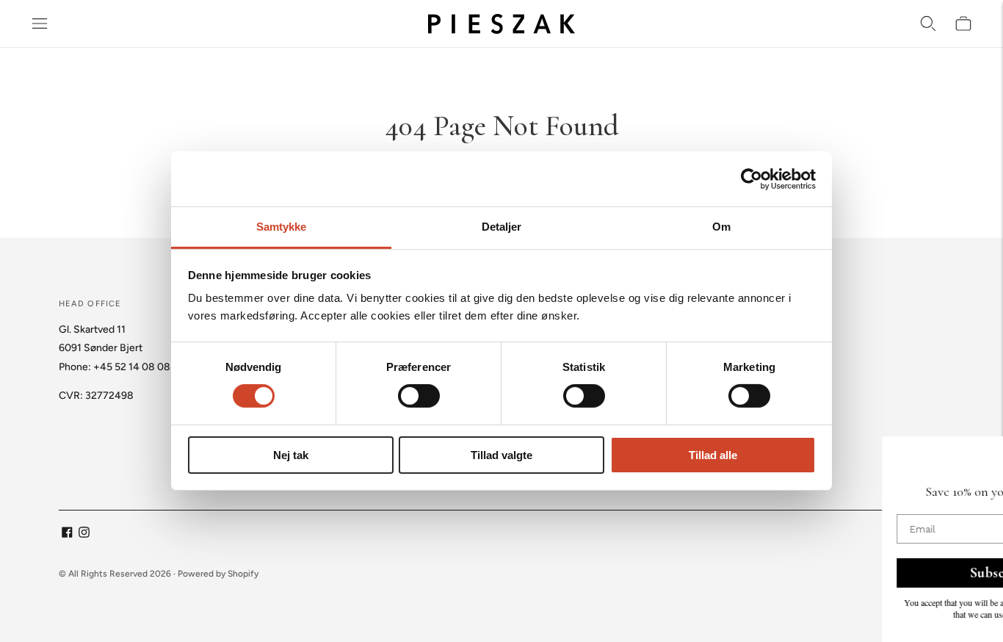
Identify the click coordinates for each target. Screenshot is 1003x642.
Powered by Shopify (218, 574)
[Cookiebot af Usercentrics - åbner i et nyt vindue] (751, 178)
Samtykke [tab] (281, 226)
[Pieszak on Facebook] (67, 534)
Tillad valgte (501, 455)
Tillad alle (713, 455)
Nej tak (290, 455)
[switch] (419, 396)
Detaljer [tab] (502, 226)
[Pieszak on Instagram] (84, 534)
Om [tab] (721, 226)
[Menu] (39, 23)
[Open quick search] (928, 23)
